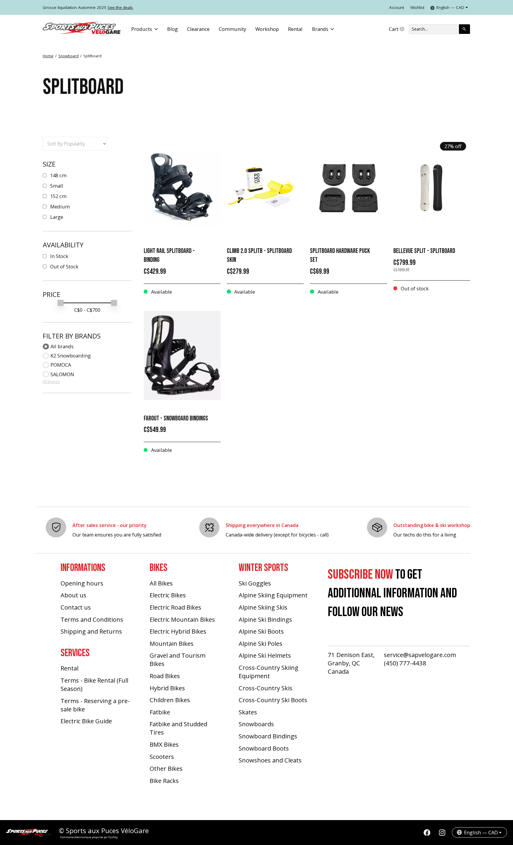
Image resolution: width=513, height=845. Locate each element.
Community (232, 29)
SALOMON (62, 374)
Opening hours (82, 583)
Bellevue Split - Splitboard (424, 251)
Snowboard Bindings (268, 736)
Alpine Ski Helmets (265, 655)
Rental (295, 29)
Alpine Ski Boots (261, 631)
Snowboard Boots (264, 748)
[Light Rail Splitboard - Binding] (182, 188)
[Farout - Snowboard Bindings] (182, 355)
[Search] (464, 29)
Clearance (198, 29)
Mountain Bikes (172, 643)
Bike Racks (164, 780)
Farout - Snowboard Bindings (176, 418)
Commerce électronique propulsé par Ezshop (89, 837)
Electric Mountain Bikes (182, 619)
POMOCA (60, 364)
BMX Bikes (164, 744)
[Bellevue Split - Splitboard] (431, 188)
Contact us (76, 607)
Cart (399, 29)
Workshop (267, 29)
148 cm (58, 175)
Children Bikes (170, 700)
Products (141, 29)
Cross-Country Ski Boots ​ (274, 700)
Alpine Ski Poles (260, 643)
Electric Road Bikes (175, 607)
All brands (62, 346)
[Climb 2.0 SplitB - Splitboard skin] (265, 188)
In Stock (59, 256)
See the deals (120, 7)
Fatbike (160, 712)
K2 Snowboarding (70, 355)
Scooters (162, 756)
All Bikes (161, 583)
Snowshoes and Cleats (270, 760)
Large (56, 216)
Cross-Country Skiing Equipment (268, 671)
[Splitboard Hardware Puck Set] (348, 188)
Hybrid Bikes (167, 688)
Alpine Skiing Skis (263, 607)
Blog (172, 29)
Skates (248, 712)
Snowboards (256, 724)
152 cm (58, 196)
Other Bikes (166, 768)
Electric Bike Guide (86, 721)
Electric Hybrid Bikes (178, 631)
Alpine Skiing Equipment (273, 595)
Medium (60, 206)
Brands (320, 29)
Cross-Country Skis (265, 688)
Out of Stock (64, 266)
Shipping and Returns (91, 631)
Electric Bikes (168, 595)
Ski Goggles (255, 583)
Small (56, 185)
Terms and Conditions (92, 619)
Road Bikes (165, 676)
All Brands (51, 381)
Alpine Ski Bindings (265, 619)
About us (73, 595)
